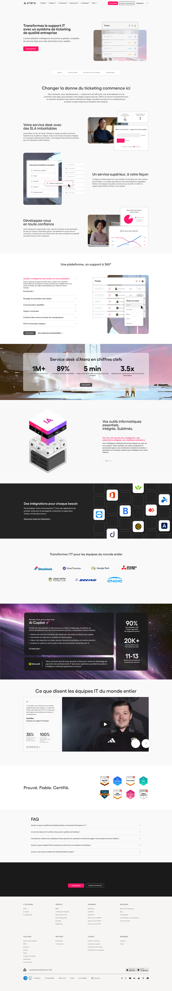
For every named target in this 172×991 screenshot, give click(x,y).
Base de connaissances (127, 908)
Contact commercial (127, 3)
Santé (25, 953)
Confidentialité (49, 978)
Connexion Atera (125, 921)
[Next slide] (146, 743)
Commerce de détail (29, 956)
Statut (72, 978)
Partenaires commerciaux (95, 947)
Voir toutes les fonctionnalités (49, 333)
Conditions (37, 978)
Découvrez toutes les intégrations (37, 519)
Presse (122, 944)
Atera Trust (62, 978)
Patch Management (61, 918)
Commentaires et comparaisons (129, 918)
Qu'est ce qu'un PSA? (94, 924)
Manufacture (27, 959)
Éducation (26, 947)
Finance (25, 950)
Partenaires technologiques (96, 950)
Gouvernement (27, 962)
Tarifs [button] (93, 3)
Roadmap (58, 921)
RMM (57, 908)
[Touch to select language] (147, 3)
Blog (121, 911)
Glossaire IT (91, 915)
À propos (123, 941)
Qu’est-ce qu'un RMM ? (95, 918)
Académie (91, 911)
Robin (25, 908)
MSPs (25, 944)
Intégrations (59, 924)
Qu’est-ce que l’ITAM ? (94, 921)
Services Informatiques (30, 941)
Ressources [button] (73, 3)
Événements (59, 941)
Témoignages (124, 915)
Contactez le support (94, 944)
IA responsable (27, 915)
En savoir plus (28, 291)
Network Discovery (61, 915)
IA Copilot (26, 911)
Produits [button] (42, 3)
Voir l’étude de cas (32, 747)
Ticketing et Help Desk (62, 911)
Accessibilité (83, 978)
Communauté (59, 944)
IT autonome (28, 904)
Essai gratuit (113, 3)
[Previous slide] (135, 743)
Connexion (140, 3)
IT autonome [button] (62, 3)
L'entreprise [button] (84, 3)
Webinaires (91, 908)
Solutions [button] (52, 3)
